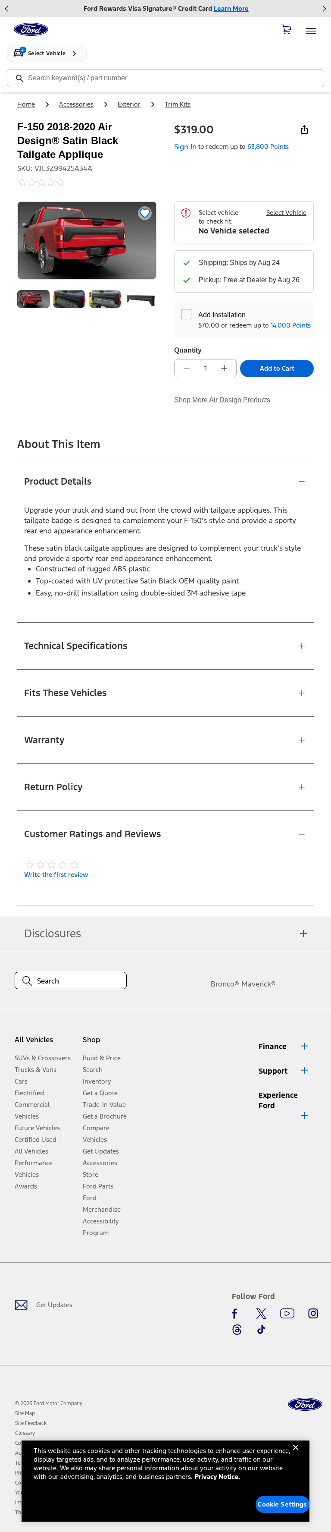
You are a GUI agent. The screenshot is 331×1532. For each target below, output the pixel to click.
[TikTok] (261, 1329)
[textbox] (70, 981)
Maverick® (258, 984)
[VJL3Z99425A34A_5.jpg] (141, 299)
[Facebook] (237, 1313)
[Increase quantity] (224, 368)
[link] (25, 1413)
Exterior (129, 104)
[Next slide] (324, 8)
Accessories (76, 104)
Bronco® (225, 984)
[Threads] (237, 1329)
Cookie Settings (282, 1504)
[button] (106, 1043)
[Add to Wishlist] (144, 213)
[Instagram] (313, 1313)
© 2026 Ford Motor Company (48, 1403)
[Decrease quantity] (187, 368)
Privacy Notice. (217, 1476)
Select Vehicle (286, 212)
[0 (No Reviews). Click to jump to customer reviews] (87, 182)
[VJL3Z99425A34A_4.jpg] (105, 299)
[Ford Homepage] (305, 1404)
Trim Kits (177, 104)
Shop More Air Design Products (222, 399)
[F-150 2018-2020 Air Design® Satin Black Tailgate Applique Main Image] (33, 299)
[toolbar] (165, 8)
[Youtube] (287, 1313)
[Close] (295, 1454)
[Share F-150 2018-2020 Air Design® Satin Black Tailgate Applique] (304, 129)
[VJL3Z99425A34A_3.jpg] (69, 299)
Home (26, 104)
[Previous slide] (7, 8)
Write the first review (56, 874)
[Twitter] (261, 1313)
